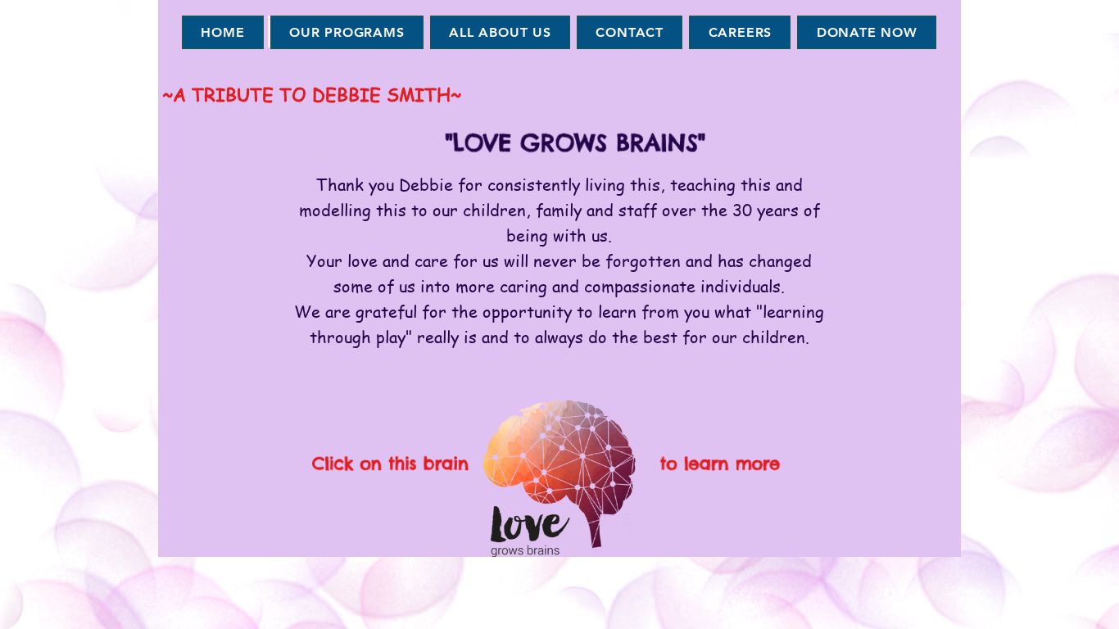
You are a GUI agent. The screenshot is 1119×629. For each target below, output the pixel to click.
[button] (347, 32)
